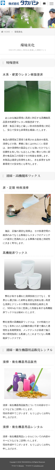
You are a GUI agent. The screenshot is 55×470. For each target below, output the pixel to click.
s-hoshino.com (38, 465)
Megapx (21, 465)
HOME (7, 32)
